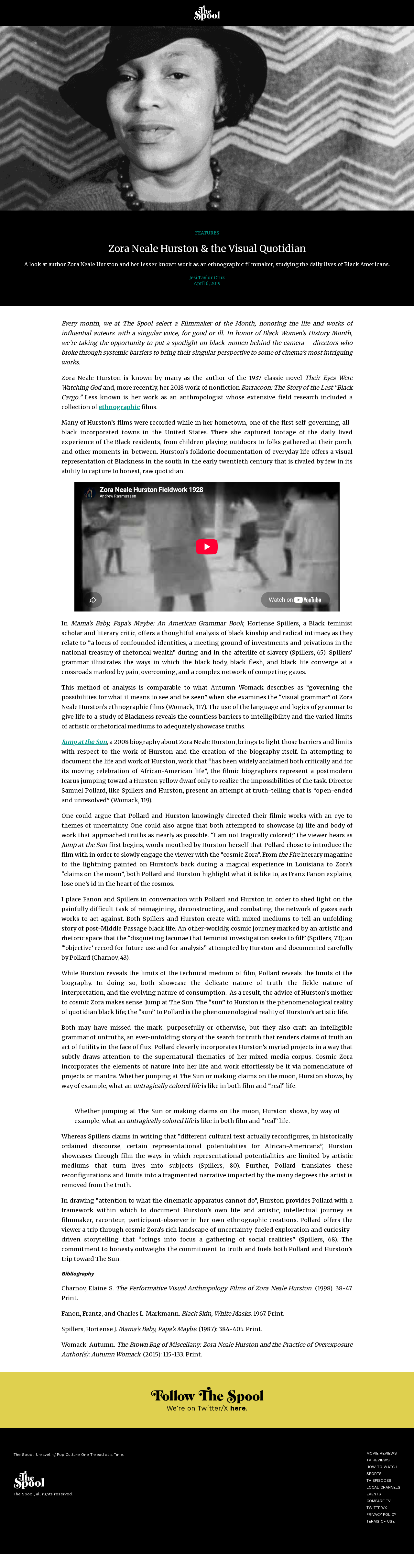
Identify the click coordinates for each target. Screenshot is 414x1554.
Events (373, 1494)
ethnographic (119, 407)
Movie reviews (381, 1453)
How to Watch (381, 1467)
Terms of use (380, 1521)
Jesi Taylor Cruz (207, 277)
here (238, 1408)
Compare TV (378, 1501)
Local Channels (383, 1487)
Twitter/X (376, 1508)
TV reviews (378, 1460)
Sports (374, 1474)
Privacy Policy (381, 1514)
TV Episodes (378, 1480)
